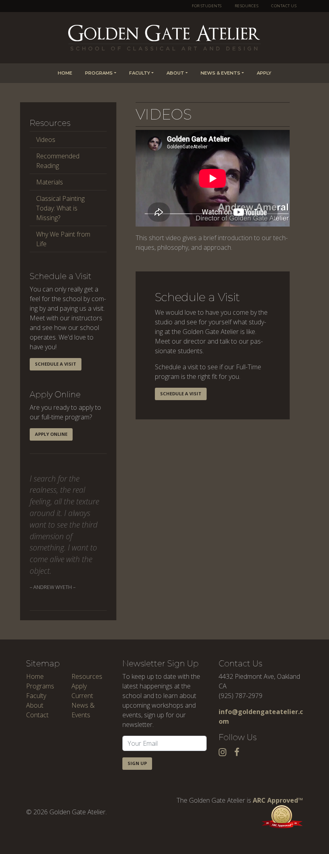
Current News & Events (83, 705)
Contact (37, 714)
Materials (49, 182)
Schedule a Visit (55, 364)
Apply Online (51, 434)
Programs (99, 73)
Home (65, 73)
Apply (264, 73)
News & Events (220, 73)
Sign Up (137, 763)
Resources (246, 5)
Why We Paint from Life (63, 239)
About (175, 73)
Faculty (139, 73)
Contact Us (284, 5)
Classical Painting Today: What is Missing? (60, 208)
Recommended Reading (57, 161)
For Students (207, 5)
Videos (45, 139)
